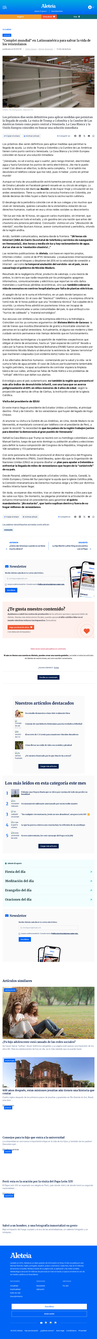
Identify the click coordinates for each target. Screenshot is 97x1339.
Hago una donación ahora (19, 627)
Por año (66, 1286)
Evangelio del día (18, 890)
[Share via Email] (89, 136)
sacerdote (9, 1196)
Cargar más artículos (48, 766)
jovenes (8, 1107)
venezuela (8, 530)
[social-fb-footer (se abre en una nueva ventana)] (46, 1323)
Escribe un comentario (48, 677)
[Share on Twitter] (84, 136)
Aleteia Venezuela (45, 49)
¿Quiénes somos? (47, 1330)
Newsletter (40, 1286)
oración (8, 1151)
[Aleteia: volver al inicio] (48, 6)
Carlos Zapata (31, 49)
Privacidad (82, 1330)
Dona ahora (47, 16)
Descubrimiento (16, 1296)
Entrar (56, 667)
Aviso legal (60, 1330)
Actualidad (7, 29)
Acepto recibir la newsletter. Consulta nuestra (36, 584)
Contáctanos (71, 1330)
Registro (20, 16)
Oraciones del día (18, 899)
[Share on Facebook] (75, 136)
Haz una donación (31, 1330)
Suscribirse (49, 1306)
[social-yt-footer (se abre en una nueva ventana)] (41, 1323)
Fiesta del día (15, 872)
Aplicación (40, 1289)
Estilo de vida (15, 1293)
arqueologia (9, 1060)
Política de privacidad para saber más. (51, 584)
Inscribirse (11, 590)
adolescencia (10, 990)
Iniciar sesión (49, 1314)
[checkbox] (6, 584)
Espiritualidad (15, 1289)
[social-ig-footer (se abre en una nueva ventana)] (56, 1323)
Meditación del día (19, 881)
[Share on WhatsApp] (93, 136)
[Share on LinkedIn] (80, 136)
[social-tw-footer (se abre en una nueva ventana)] (51, 1323)
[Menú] (17, 7)
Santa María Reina (57, 11)
